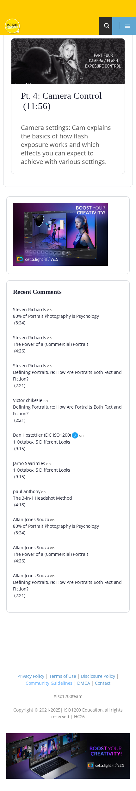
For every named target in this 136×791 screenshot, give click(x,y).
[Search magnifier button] (107, 25)
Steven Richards (29, 309)
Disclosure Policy (98, 676)
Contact (102, 683)
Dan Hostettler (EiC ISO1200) (42, 435)
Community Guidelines (49, 683)
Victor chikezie (27, 400)
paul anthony (26, 491)
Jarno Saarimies (29, 463)
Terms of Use (62, 676)
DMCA (83, 683)
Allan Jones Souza (31, 519)
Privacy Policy (31, 676)
